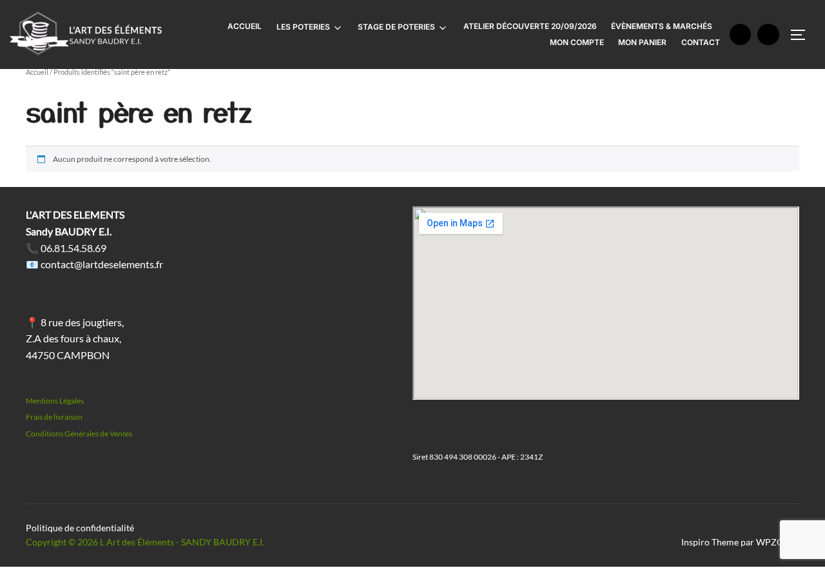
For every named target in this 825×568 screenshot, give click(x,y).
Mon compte (577, 42)
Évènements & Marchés (661, 26)
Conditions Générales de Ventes (79, 433)
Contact (700, 42)
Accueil (245, 26)
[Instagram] (768, 35)
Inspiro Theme (710, 541)
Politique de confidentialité (80, 527)
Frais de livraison (54, 417)
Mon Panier (642, 42)
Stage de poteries (396, 27)
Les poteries (303, 27)
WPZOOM (777, 541)
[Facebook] (740, 35)
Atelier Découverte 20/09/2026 (530, 26)
